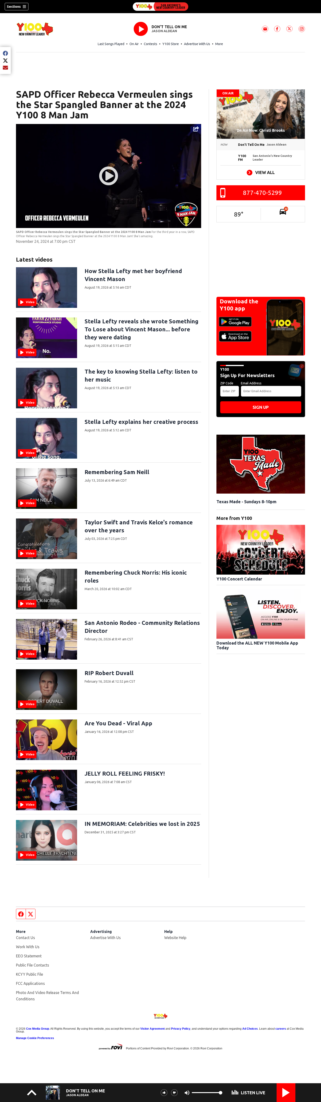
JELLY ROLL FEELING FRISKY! (125, 773)
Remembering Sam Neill (117, 472)
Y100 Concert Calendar (239, 578)
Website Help (175, 938)
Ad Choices (250, 1028)
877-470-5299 (262, 192)
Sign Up (261, 407)
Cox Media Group (37, 1028)
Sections (14, 6)
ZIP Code (226, 383)
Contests (150, 44)
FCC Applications (30, 983)
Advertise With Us (197, 44)
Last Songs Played (111, 44)
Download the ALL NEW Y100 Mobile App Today (257, 645)
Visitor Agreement (152, 1028)
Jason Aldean (164, 31)
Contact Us (25, 938)
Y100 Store (170, 44)
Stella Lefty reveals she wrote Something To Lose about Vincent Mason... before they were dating (141, 329)
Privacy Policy (180, 1028)
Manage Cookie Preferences (35, 1038)
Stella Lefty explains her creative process (141, 422)
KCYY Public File (29, 974)
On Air (134, 44)
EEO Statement (29, 956)
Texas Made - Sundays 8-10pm (246, 501)
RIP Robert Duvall (109, 673)
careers (280, 1028)
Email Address (251, 383)
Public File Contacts (32, 965)
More (219, 44)
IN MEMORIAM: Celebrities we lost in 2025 (142, 824)
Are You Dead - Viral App (118, 723)
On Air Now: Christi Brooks (260, 130)
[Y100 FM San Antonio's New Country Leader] (160, 6)
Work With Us (27, 947)
